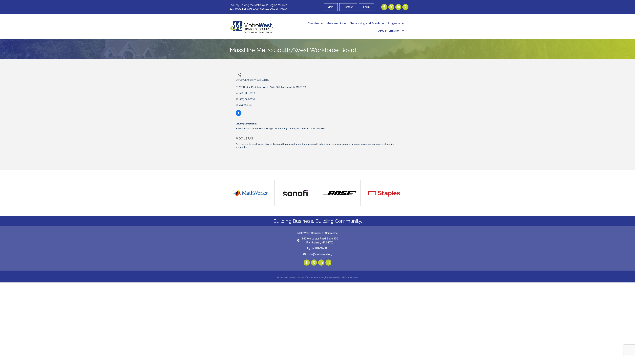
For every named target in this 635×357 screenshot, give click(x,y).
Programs (394, 23)
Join (330, 7)
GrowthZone (352, 277)
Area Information (389, 30)
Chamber (313, 23)
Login (366, 7)
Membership (334, 23)
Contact (348, 7)
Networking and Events (365, 23)
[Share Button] (239, 74)
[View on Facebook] (238, 115)
